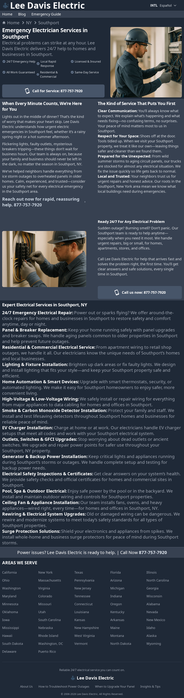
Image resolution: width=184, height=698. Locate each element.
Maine (115, 628)
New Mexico (155, 620)
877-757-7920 (153, 552)
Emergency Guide (46, 14)
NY (29, 23)
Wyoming (153, 643)
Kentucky (117, 612)
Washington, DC (50, 643)
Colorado (45, 596)
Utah (42, 612)
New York (45, 572)
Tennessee (82, 596)
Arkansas (117, 620)
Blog (22, 14)
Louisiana (81, 612)
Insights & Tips (150, 686)
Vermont (81, 643)
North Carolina (157, 580)
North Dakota (120, 643)
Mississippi (10, 628)
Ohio (6, 580)
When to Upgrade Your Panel (115, 686)
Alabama (153, 604)
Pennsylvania (84, 580)
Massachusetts (49, 580)
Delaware (9, 651)
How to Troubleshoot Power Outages (63, 686)
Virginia (44, 588)
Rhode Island (48, 635)
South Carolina (49, 620)
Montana (117, 635)
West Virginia (84, 635)
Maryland (9, 596)
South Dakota (12, 643)
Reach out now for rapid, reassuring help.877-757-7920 (40, 202)
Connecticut (83, 604)
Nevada (152, 612)
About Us (26, 686)
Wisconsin (154, 596)
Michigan (117, 588)
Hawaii (7, 635)
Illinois (151, 572)
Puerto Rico (47, 651)
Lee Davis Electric (87, 694)
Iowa (6, 620)
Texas (78, 572)
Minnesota (10, 604)
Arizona (116, 580)
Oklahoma (10, 612)
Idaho (150, 628)
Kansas (79, 620)
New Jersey (82, 588)
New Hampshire (86, 628)
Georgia (152, 588)
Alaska (151, 635)
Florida (115, 572)
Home (7, 14)
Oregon (116, 604)
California (9, 572)
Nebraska (45, 628)
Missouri (44, 604)
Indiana (116, 596)
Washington (11, 588)
